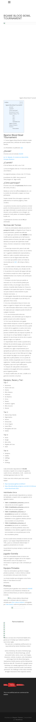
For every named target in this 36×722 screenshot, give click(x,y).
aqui (21, 148)
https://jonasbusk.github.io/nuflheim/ (15, 484)
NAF (15, 262)
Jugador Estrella (13, 123)
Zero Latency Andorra (18, 602)
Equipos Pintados (13, 125)
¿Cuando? (11, 108)
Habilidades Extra (16, 121)
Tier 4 (14, 120)
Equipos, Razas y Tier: (14, 113)
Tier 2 (14, 117)
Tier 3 (14, 118)
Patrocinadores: (16, 128)
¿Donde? (11, 107)
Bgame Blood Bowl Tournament (14, 105)
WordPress (19, 719)
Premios (11, 126)
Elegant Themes (17, 717)
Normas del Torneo (14, 112)
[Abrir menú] (9, 2)
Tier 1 (14, 115)
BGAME (21, 154)
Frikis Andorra (10, 604)
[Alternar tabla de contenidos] (20, 102)
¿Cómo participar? (13, 110)
